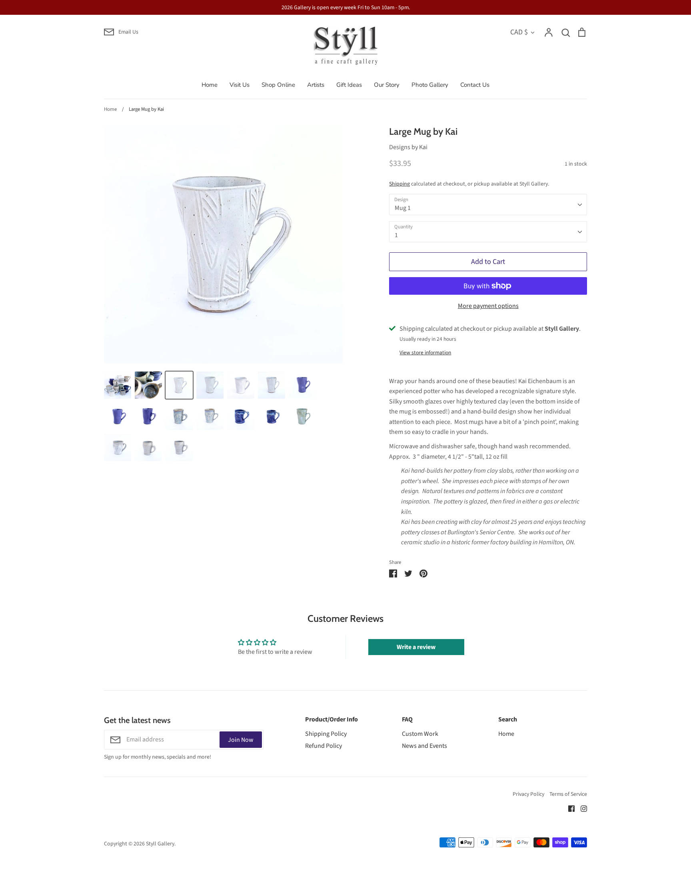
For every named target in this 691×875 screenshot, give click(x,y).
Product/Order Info (331, 719)
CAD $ (519, 32)
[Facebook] (568, 808)
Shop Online (278, 85)
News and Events (424, 745)
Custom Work (420, 733)
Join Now (241, 739)
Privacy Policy (528, 794)
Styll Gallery (160, 844)
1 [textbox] (396, 235)
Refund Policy (323, 745)
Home (210, 85)
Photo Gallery (429, 85)
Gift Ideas (349, 85)
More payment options (488, 306)
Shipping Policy (326, 733)
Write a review (416, 647)
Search (507, 719)
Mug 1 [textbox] (403, 208)
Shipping (399, 184)
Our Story (386, 85)
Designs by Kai (408, 147)
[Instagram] (581, 808)
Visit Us (240, 85)
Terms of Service (568, 794)
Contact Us (474, 85)
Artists (315, 85)
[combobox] (488, 204)
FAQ (407, 719)
